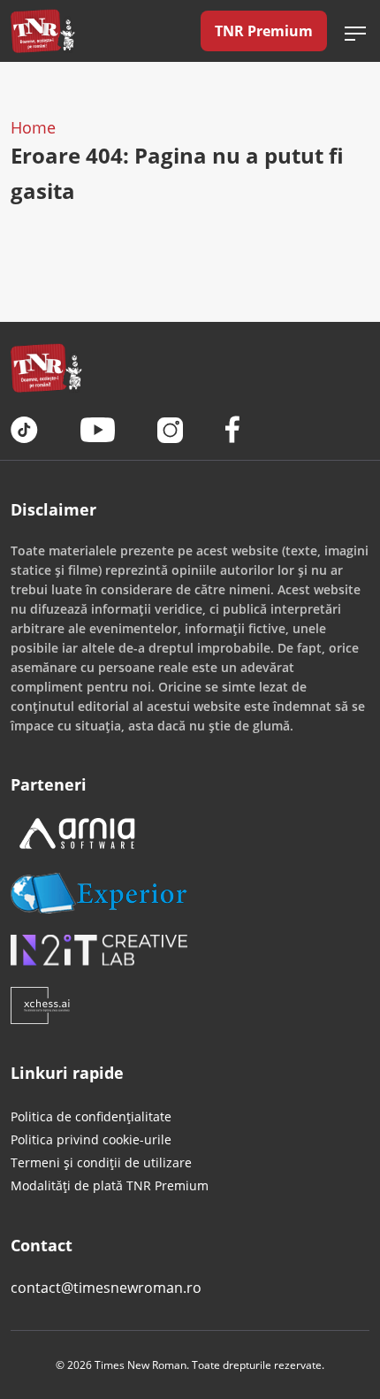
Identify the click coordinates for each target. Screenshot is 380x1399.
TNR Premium (264, 31)
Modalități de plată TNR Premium (110, 1185)
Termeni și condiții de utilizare (101, 1162)
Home (33, 127)
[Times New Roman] (43, 31)
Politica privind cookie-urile (91, 1139)
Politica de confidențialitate (91, 1116)
